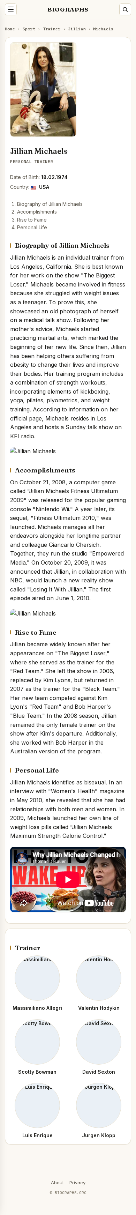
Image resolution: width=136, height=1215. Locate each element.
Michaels (103, 28)
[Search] (125, 9)
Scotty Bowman (37, 1072)
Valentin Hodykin (99, 1008)
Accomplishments (37, 212)
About (57, 1182)
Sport (29, 28)
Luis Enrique (37, 1135)
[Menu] (11, 9)
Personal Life (32, 227)
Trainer (52, 28)
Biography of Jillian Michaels (50, 204)
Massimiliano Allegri (37, 1008)
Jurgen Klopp (98, 1135)
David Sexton (98, 1072)
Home (10, 28)
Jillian (77, 28)
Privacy (77, 1182)
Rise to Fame (32, 220)
